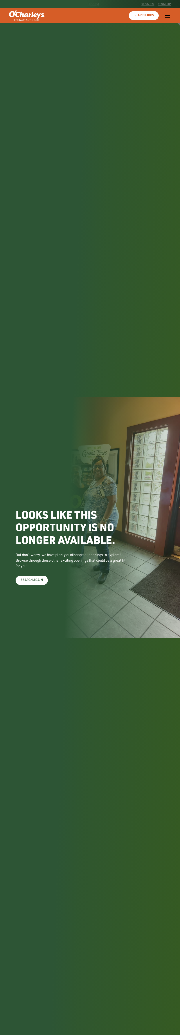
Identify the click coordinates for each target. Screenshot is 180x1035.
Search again (32, 580)
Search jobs (144, 15)
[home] (27, 15)
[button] (166, 15)
